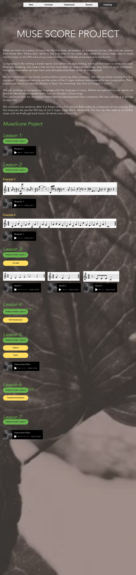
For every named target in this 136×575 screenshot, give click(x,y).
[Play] (15, 152)
